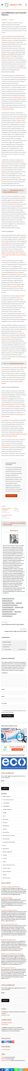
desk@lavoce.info (5, 1015)
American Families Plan (8, 598)
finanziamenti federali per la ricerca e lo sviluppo (13, 404)
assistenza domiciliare (8, 603)
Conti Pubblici (6, 803)
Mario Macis (4, 19)
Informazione (6, 832)
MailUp (3, 1057)
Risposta (23, 649)
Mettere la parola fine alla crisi (8, 967)
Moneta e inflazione (7, 851)
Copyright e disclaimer (6, 1022)
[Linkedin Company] (10, 1042)
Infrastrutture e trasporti (9, 835)
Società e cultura (7, 868)
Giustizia (5, 822)
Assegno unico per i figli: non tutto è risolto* (16, 631)
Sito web (4, 703)
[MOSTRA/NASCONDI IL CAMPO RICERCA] (26, 5)
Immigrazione (6, 825)
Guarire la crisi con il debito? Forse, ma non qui (12, 953)
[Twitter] (5, 1042)
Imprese (5, 829)
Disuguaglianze (6, 806)
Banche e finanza (6, 796)
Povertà (5, 858)
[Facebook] (3, 1042)
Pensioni (5, 855)
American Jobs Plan (7, 600)
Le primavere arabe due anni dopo (9, 910)
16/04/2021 (11, 19)
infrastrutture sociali (8, 609)
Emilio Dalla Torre (5, 1060)
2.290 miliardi (17, 75)
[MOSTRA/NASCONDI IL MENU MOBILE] (2, 5)
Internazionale (6, 838)
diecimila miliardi (5, 445)
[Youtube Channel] (13, 1042)
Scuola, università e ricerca (9, 865)
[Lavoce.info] (14, 5)
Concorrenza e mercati (8, 799)
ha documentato (14, 420)
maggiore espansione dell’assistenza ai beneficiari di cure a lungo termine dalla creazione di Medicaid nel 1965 (13, 254)
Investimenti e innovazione (9, 842)
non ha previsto (17, 317)
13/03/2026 (7, 649)
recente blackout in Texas (19, 97)
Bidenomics (4, 398)
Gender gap (5, 819)
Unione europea (6, 877)
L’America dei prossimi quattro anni (9, 924)
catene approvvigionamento (9, 605)
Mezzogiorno (6, 848)
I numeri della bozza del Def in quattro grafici (12, 624)
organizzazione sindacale (9, 614)
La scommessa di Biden (6, 515)
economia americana (7, 607)
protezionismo (11, 373)
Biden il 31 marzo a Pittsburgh (8, 56)
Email (3, 696)
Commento (5, 673)
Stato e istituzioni (7, 871)
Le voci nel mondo (5, 1049)
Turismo (5, 874)
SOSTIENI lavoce (11, 495)
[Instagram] (8, 1042)
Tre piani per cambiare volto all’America (10, 886)
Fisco (4, 816)
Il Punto (16, 508)
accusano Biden (5, 243)
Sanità (4, 861)
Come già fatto (22, 237)
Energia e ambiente (7, 809)
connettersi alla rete (20, 118)
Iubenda (3, 1058)
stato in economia (7, 616)
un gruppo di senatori (20, 295)
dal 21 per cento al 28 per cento (16, 286)
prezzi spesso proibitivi (16, 202)
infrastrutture (19, 607)
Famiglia (4, 812)
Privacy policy (4, 1024)
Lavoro (4, 845)
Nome (3, 689)
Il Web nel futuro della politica (8, 939)
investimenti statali (7, 611)
